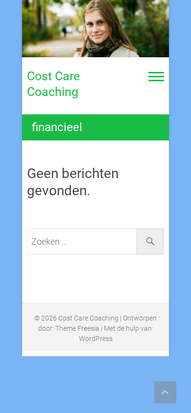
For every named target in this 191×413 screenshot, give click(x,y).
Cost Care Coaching (53, 84)
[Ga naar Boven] (165, 392)
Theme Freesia (77, 328)
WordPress (96, 339)
